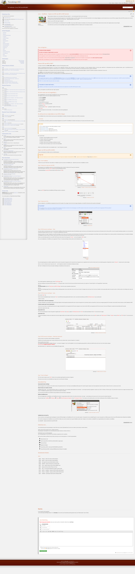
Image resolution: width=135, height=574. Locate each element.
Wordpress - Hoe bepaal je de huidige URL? (9, 131)
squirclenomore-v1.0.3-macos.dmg (8, 164)
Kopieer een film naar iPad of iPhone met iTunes (49, 467)
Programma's (5, 47)
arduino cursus (6, 119)
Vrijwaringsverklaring (106, 54)
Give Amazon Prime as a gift (8, 201)
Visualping (5, 144)
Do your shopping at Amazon (8, 198)
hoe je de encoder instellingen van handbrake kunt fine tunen (58, 265)
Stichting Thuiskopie (67, 59)
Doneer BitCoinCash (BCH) (45, 449)
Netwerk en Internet (6, 43)
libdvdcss (43, 99)
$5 (53, 441)
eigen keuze (60, 441)
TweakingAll (14, 2)
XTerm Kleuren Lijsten (7, 79)
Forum (120, 3)
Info (122, 3)
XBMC (69, 22)
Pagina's (116, 3)
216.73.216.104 (21, 60)
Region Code (89, 156)
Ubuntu (88, 24)
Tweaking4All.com (71, 561)
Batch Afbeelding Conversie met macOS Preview (10, 77)
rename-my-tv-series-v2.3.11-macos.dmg (9, 173)
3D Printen (4, 32)
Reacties (40, 509)
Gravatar (125, 552)
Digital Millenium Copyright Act (70, 57)
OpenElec (5, 135)
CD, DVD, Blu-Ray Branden (7, 35)
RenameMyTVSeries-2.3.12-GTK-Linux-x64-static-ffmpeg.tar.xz (12, 176)
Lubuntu (5, 147)
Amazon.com (16, 192)
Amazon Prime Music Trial (7, 202)
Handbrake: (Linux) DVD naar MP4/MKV (18, 7)
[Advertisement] (86, 37)
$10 (55, 441)
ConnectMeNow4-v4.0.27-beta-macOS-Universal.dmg (11, 159)
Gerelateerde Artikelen (43, 453)
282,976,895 (22, 62)
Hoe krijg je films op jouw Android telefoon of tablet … (50, 462)
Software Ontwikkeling (6, 51)
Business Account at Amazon (8, 199)
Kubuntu (5, 138)
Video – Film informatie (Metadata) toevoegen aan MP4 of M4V (52, 468)
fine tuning (58, 106)
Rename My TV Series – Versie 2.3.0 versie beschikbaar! (11, 70)
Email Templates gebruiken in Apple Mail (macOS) (10, 82)
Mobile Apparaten (5, 40)
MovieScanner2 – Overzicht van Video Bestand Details (11, 83)
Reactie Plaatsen (43, 550)
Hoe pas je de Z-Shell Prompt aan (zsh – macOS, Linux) (11, 78)
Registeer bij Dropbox (44, 445)
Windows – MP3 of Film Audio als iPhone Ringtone (50, 458)
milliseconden (6, 116)
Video (4, 54)
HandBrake (73, 24)
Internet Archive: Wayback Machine (8, 150)
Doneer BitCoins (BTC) (44, 447)
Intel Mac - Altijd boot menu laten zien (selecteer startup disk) (12, 124)
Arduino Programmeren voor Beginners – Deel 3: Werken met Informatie (13, 97)
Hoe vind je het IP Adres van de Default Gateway (10, 74)
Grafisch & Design (5, 38)
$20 (56, 441)
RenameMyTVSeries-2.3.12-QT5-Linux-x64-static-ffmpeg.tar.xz (12, 181)
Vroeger (49, 18)
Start (110, 3)
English (131, 3)
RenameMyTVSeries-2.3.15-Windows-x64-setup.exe (11, 168)
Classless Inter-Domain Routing (8, 128)
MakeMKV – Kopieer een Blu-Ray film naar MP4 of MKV (48, 420)
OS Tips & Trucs (5, 46)
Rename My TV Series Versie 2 (8, 109)
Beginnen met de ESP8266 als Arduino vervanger (10, 99)
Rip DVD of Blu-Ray (41, 25)
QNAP (4, 49)
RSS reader (48, 548)
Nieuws (113, 3)
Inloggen (126, 3)
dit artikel (42, 209)
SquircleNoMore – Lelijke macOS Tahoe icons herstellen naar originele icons (14, 69)
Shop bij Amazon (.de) (44, 439)
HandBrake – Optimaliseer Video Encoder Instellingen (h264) (51, 473)
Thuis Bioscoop (5, 53)
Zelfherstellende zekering (7, 115)
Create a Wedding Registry (8, 203)
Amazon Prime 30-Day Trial (8, 200)
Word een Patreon (44, 443)
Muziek (4, 42)
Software (4, 50)
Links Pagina (5, 154)
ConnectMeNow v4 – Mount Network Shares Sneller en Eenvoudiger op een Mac (14, 73)
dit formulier (56, 512)
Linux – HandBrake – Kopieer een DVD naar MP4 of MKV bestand (53, 14)
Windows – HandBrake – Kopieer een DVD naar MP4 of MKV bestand (53, 471)
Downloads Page (6, 186)
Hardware (4, 39)
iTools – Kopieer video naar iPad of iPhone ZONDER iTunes (51, 465)
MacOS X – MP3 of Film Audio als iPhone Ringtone (50, 460)
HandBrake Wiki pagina (58, 346)
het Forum (71, 522)
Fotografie (4, 36)
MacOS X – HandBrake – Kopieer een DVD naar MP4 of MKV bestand (52, 470)
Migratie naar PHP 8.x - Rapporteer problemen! (10, 125)
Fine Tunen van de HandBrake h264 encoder (74, 385)
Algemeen (4, 34)
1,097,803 (22, 63)
